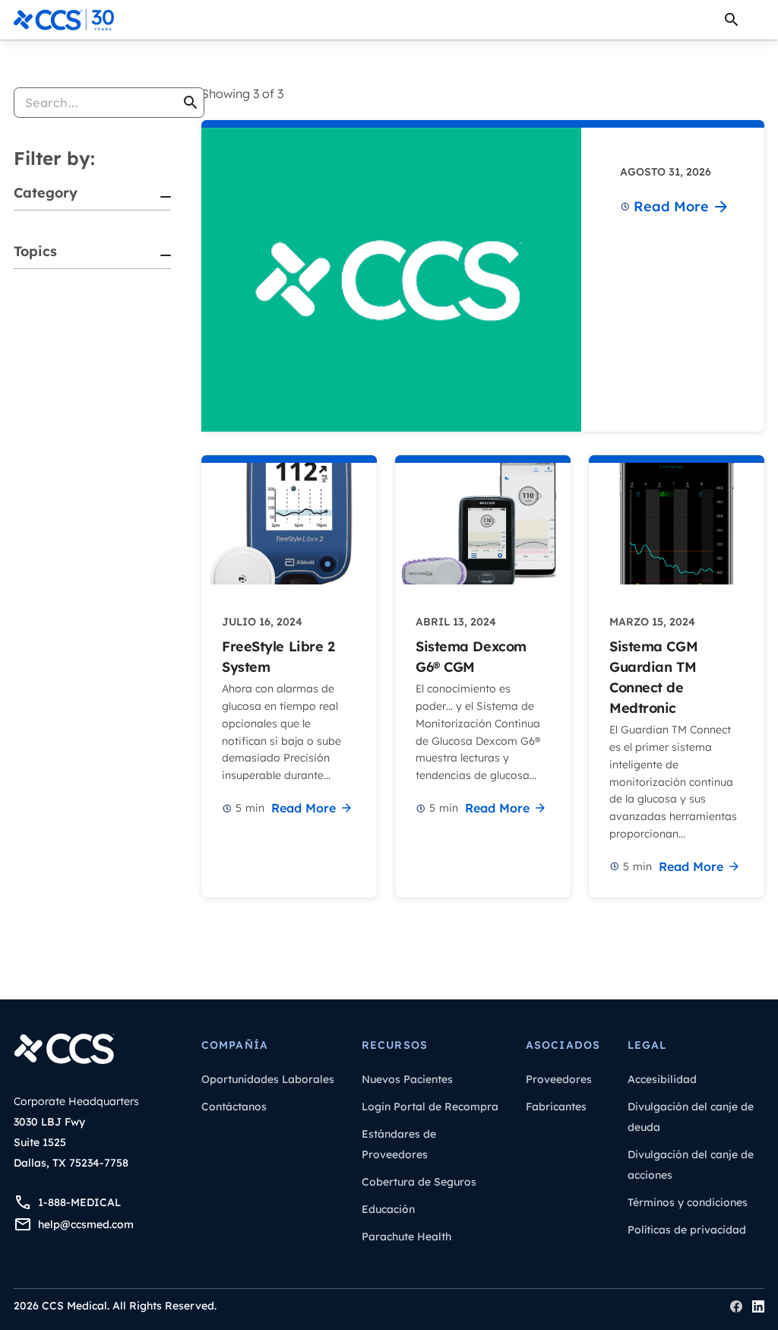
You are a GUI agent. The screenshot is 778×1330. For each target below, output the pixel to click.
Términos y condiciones (688, 1202)
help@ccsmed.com (86, 1224)
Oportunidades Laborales (267, 1079)
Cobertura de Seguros (419, 1182)
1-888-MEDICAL (79, 1202)
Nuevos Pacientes (407, 1079)
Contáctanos (234, 1106)
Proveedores (559, 1079)
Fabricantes (556, 1106)
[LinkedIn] (758, 1306)
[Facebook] (736, 1306)
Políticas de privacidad (687, 1230)
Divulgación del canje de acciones (691, 1165)
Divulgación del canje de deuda (691, 1117)
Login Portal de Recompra (430, 1106)
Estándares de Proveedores (399, 1144)
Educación (388, 1209)
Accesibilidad (662, 1079)
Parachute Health (406, 1236)
